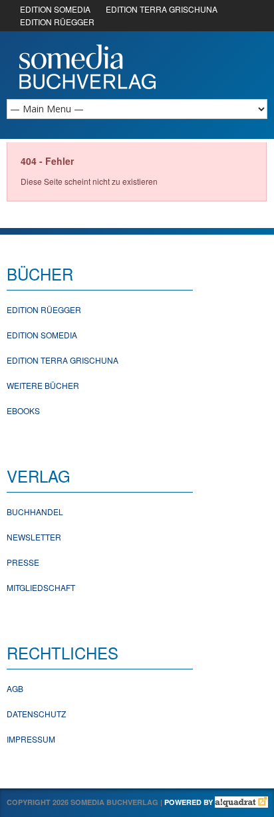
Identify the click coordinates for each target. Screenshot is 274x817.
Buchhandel (35, 511)
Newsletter (34, 536)
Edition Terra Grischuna (62, 360)
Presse (23, 562)
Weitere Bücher (43, 385)
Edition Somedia (42, 334)
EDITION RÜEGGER (57, 21)
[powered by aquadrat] (241, 802)
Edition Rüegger (44, 309)
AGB (15, 688)
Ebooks (23, 410)
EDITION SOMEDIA (55, 9)
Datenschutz (36, 713)
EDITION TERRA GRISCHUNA (161, 9)
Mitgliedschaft (41, 587)
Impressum (31, 739)
